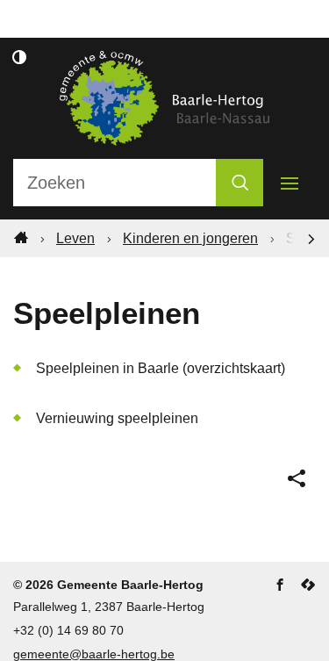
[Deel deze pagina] (296, 478)
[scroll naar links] (311, 237)
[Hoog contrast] (19, 57)
